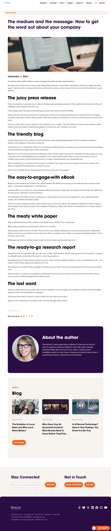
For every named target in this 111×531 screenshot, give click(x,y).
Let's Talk (89, 485)
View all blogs (19, 442)
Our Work (53, 3)
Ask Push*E (103, 528)
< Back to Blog (10, 13)
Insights (70, 3)
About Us (79, 3)
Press (62, 3)
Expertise (43, 3)
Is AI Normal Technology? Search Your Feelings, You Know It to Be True (85, 427)
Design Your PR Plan (73, 485)
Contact (102, 3)
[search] (96, 3)
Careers (89, 3)
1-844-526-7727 (16, 517)
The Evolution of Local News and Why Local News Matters (23, 427)
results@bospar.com (39, 517)
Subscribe (50, 484)
